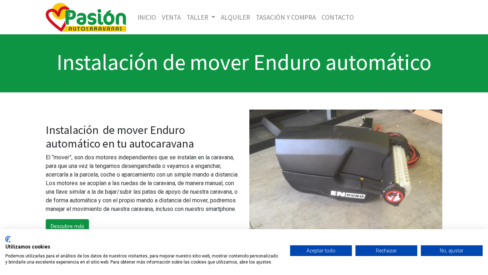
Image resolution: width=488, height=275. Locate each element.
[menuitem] (147, 17)
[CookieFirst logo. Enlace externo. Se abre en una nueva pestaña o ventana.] (8, 239)
